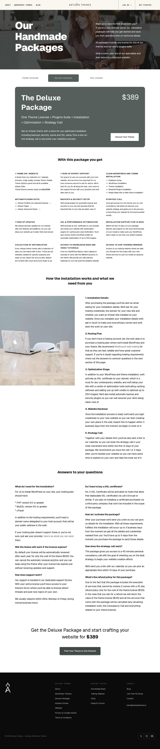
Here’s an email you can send (59, 536)
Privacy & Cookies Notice (65, 713)
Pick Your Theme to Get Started (80, 651)
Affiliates (58, 708)
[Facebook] (152, 736)
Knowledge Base (98, 689)
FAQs (93, 698)
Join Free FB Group (135, 694)
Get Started (145, 5)
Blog (38, 5)
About (8, 5)
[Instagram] (146, 736)
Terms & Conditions (63, 717)
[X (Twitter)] (141, 736)
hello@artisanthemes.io (136, 705)
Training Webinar (98, 694)
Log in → (126, 5)
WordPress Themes (23, 5)
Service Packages (62, 698)
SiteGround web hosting (127, 346)
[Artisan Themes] (80, 4)
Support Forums (98, 703)
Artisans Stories (61, 703)
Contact (130, 698)
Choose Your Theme (124, 137)
